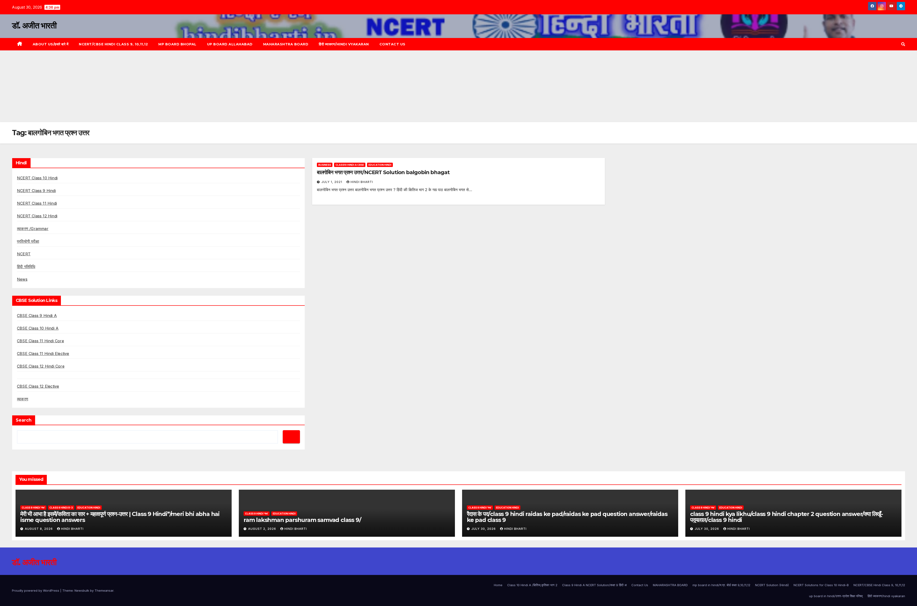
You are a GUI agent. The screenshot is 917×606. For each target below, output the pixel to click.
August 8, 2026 (39, 529)
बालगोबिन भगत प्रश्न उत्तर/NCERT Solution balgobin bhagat (383, 172)
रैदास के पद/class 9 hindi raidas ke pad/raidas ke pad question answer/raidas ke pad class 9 (567, 516)
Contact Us (392, 44)
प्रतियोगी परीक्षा (28, 241)
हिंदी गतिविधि (26, 266)
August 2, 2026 (262, 529)
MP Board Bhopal (177, 44)
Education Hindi (379, 164)
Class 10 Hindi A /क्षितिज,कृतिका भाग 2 (532, 585)
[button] (903, 44)
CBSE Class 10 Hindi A (38, 328)
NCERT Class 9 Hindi (36, 190)
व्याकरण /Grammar (32, 228)
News (22, 279)
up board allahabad (230, 44)
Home (498, 585)
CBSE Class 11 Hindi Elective (43, 353)
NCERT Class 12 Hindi (37, 216)
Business (324, 164)
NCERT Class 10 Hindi (37, 178)
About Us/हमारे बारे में (51, 44)
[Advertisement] (458, 86)
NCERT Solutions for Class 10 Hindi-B (821, 585)
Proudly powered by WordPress (36, 590)
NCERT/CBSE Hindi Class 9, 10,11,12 (113, 44)
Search (24, 420)
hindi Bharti (362, 182)
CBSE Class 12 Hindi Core (40, 366)
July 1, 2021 (332, 182)
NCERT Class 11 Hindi (37, 203)
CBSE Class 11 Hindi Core (40, 340)
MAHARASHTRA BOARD (286, 44)
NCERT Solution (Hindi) (772, 585)
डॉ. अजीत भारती (34, 26)
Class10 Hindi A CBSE (350, 164)
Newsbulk (82, 590)
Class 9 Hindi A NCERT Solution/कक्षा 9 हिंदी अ (594, 585)
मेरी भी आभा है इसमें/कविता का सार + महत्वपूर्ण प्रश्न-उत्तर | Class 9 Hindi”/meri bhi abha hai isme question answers (119, 516)
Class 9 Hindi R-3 (61, 507)
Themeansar (104, 590)
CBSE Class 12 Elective (38, 386)
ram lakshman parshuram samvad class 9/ (302, 519)
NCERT (24, 254)
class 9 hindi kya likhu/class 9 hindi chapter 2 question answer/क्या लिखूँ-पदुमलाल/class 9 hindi (786, 516)
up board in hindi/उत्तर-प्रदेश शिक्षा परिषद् (836, 596)
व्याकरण (22, 399)
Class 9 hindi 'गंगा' (33, 507)
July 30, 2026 (484, 529)
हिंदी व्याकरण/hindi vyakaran (344, 44)
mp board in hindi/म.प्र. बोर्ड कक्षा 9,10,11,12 (721, 585)
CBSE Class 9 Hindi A (37, 315)
